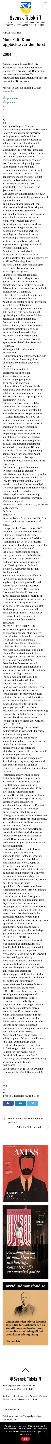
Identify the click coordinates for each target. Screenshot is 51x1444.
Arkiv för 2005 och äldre (30, 1127)
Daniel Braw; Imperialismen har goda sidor (25, 1120)
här (13, 91)
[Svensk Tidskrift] (25, 18)
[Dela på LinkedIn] (20, 1103)
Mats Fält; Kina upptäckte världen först (24, 42)
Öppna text (11, 102)
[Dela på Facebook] (8, 1103)
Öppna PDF (11, 98)
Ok (25, 1439)
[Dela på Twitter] (33, 1103)
